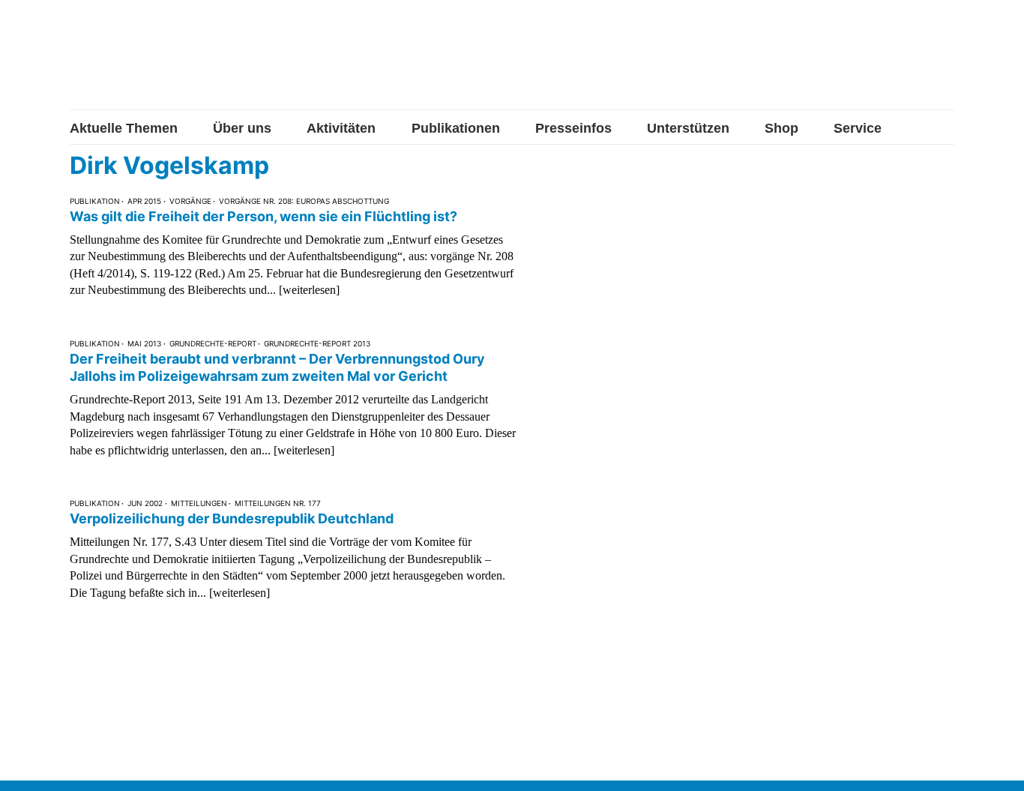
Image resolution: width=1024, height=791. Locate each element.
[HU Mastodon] (896, 61)
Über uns (242, 128)
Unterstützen (688, 128)
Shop (781, 128)
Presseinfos (573, 128)
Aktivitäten (341, 128)
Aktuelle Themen (124, 128)
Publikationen (456, 128)
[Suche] (943, 61)
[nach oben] (998, 765)
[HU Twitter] (848, 63)
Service (858, 128)
